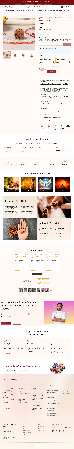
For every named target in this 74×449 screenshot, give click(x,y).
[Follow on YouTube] (63, 431)
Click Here (58, 150)
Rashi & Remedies (38, 10)
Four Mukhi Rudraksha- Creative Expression (37, 396)
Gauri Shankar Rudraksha (51, 408)
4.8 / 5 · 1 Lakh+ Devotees (48, 3)
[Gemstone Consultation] (62, 7)
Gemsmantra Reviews (6, 390)
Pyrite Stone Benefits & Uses (51, 413)
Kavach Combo (13, 397)
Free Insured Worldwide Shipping (29, 3)
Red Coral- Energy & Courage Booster (23, 396)
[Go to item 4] (31, 55)
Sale (68, 10)
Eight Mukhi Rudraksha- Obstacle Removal (37, 406)
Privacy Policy (5, 395)
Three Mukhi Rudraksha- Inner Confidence (37, 393)
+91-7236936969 (7, 431)
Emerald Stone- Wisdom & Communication (23, 388)
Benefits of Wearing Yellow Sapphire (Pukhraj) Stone (53, 401)
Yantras (12, 401)
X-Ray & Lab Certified (18, 3)
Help (64, 3)
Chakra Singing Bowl (13, 388)
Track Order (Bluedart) (27, 432)
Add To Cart (67, 44)
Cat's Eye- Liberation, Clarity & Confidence (23, 400)
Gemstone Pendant (13, 394)
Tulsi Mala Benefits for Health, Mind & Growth (54, 388)
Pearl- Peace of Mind (22, 397)
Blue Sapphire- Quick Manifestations (24, 391)
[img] (17, 254)
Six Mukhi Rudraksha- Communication (38, 401)
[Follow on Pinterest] (60, 431)
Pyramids (12, 399)
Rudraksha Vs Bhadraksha (51, 395)
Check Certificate (5, 402)
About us (4, 387)
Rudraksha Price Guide (50, 406)
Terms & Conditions (6, 397)
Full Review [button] (17, 270)
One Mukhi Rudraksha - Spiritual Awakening (37, 388)
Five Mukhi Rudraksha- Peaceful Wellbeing (37, 399)
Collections (46, 10)
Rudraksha (17, 10)
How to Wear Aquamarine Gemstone (53, 403)
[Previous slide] (13, 264)
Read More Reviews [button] (37, 274)
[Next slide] (61, 264)
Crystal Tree (13, 391)
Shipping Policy (5, 400)
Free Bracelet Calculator (67, 391)
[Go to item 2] (15, 55)
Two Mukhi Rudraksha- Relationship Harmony (38, 390)
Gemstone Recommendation (66, 389)
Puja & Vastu (55, 10)
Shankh (12, 402)
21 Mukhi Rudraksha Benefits (51, 410)
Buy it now (51, 71)
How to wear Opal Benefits (51, 392)
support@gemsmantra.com (10, 424)
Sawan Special (10, 10)
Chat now (7, 323)
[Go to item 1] (7, 55)
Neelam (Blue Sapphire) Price (51, 415)
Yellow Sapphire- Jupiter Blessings (24, 393)
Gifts (51, 10)
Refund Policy (40, 424)
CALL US (18, 323)
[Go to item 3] (23, 55)
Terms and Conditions (42, 430)
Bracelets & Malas (25, 10)
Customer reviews (26, 434)
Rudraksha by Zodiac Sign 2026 (52, 387)
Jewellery (61, 10)
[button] (42, 20)
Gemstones (32, 10)
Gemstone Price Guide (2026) (51, 405)
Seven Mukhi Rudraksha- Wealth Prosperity (37, 403)
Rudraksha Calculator (66, 387)
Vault (65, 10)
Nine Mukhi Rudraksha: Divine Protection (37, 409)
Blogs (3, 388)
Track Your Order (26, 430)
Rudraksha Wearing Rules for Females (53, 390)
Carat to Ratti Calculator (67, 393)
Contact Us (4, 392)
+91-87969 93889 (7, 427)
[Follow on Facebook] (56, 431)
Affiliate (24, 426)
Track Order (60, 3)
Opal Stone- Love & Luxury (23, 402)
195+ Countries (39, 3)
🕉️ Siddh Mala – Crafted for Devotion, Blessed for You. (37, 1)
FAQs (3, 404)
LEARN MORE (8, 353)
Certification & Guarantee (5, 406)
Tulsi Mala (12, 396)
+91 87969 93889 (70, 3)
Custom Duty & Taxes (6, 408)
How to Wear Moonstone (51, 397)
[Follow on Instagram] (53, 431)
